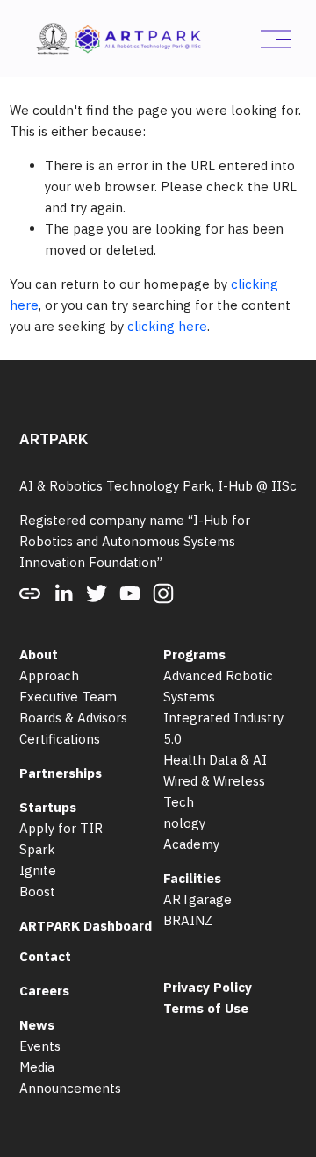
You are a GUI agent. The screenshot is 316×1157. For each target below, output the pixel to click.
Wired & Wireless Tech (214, 791)
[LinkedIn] (63, 593)
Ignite (37, 870)
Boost (37, 891)
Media (36, 1067)
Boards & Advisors (73, 717)
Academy (191, 844)
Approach (49, 675)
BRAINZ (187, 920)
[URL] (29, 593)
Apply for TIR (61, 828)
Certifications (59, 738)
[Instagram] (163, 593)
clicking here (167, 326)
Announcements (70, 1088)
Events (40, 1046)
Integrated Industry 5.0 (223, 728)
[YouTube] (129, 593)
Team (99, 696)
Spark (37, 849)
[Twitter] (96, 593)
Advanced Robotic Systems (218, 686)
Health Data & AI (215, 759)
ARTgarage (197, 899)
